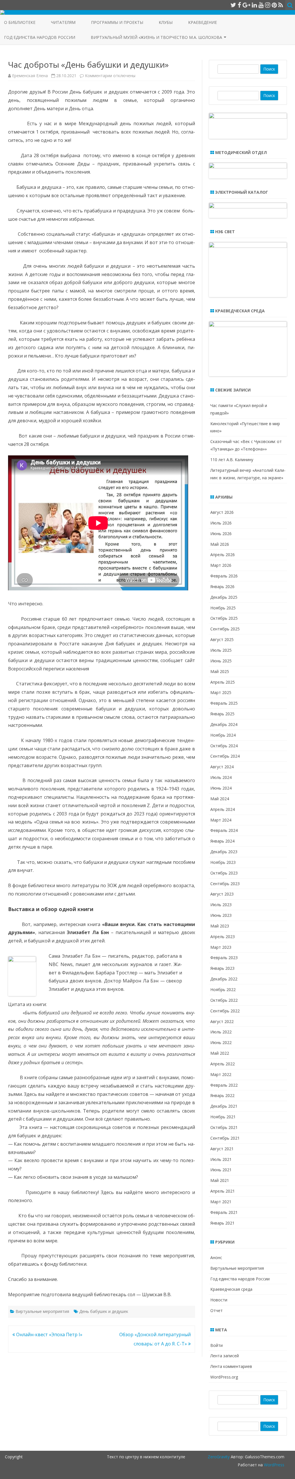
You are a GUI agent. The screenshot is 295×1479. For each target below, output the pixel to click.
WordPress (273, 1464)
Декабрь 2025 (223, 597)
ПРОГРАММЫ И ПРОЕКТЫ (117, 22)
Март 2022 (220, 1074)
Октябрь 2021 (224, 1127)
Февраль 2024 (224, 830)
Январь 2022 (222, 1095)
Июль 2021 (221, 1159)
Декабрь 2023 (223, 851)
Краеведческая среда (231, 1289)
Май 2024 (219, 798)
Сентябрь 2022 (225, 1011)
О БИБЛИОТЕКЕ (19, 22)
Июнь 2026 (221, 533)
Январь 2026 (222, 586)
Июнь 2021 (221, 1169)
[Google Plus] (246, 5)
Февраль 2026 (224, 576)
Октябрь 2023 (224, 873)
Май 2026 (219, 544)
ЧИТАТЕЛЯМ (63, 22)
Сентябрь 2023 (225, 883)
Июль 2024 (221, 777)
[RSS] (280, 5)
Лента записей (224, 1355)
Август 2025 (222, 639)
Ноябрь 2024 (223, 735)
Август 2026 (222, 512)
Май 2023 (219, 926)
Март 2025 (220, 692)
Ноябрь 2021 (223, 1116)
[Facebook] (239, 5)
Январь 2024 (222, 841)
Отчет (216, 1310)
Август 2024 (222, 766)
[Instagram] (267, 5)
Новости (218, 1300)
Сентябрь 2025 (225, 629)
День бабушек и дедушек (103, 1311)
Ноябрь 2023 (223, 862)
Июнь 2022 (221, 1042)
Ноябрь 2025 (223, 608)
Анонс (216, 1257)
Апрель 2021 (222, 1191)
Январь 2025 (222, 713)
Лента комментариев (231, 1366)
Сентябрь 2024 (225, 756)
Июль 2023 (221, 904)
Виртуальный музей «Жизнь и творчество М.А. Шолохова (156, 37)
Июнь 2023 (221, 915)
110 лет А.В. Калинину (231, 459)
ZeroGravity (219, 1456)
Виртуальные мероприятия (42, 1311)
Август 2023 (222, 894)
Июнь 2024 (221, 788)
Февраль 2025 (224, 703)
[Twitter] (233, 5)
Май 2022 (219, 1053)
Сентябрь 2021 (225, 1138)
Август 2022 (222, 1021)
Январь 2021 (222, 1223)
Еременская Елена (30, 75)
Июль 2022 (221, 1032)
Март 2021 (220, 1201)
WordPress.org (224, 1377)
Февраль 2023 (224, 957)
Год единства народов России (39, 37)
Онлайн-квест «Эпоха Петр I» (48, 1334)
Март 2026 (220, 565)
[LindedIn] (254, 5)
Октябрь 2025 (224, 618)
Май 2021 (219, 1180)
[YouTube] (261, 5)
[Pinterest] (274, 5)
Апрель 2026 (222, 554)
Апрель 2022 (222, 1064)
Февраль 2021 (224, 1212)
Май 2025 (219, 671)
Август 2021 (222, 1148)
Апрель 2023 (222, 936)
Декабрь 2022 (223, 979)
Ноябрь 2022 (223, 989)
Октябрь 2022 (224, 1000)
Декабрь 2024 (223, 724)
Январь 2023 (222, 968)
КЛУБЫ (166, 22)
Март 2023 (220, 947)
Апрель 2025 (222, 682)
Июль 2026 (221, 523)
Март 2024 (220, 820)
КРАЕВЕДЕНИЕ (202, 22)
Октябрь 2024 (224, 745)
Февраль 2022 (224, 1085)
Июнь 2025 (221, 661)
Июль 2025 (221, 650)
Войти (216, 1345)
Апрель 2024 (222, 809)
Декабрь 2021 (223, 1106)
